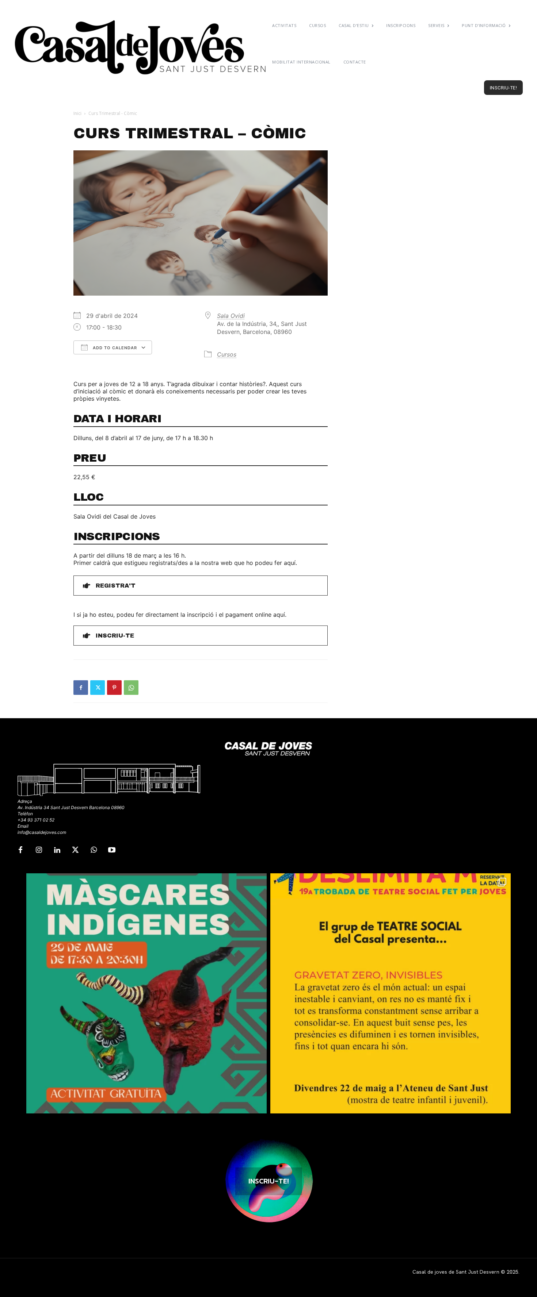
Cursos (226, 354)
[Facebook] (80, 687)
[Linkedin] (57, 850)
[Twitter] (97, 687)
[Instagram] (38, 850)
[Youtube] (111, 850)
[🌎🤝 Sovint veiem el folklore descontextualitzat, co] (146, 993)
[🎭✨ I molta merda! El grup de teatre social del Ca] (390, 993)
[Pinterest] (114, 687)
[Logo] (141, 47)
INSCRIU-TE (115, 635)
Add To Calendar (114, 347)
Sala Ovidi (231, 315)
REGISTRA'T (116, 585)
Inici (77, 113)
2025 (512, 1272)
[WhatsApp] (131, 687)
